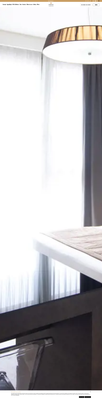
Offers (38, 4)
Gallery (34, 4)
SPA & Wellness (15, 4)
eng (99, 0)
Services (24, 4)
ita (97, 0)
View (21, 4)
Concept (4, 4)
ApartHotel (9, 4)
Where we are (29, 4)
